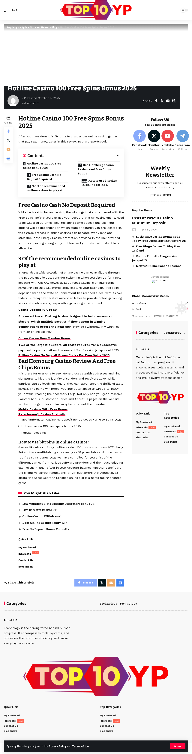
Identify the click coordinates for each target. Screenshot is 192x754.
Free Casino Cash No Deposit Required (44, 177)
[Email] (167, 101)
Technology (172, 332)
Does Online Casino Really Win (45, 522)
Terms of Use (80, 746)
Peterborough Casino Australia (41, 414)
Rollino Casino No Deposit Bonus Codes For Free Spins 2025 (64, 355)
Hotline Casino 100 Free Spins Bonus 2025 (42, 166)
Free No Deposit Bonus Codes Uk (45, 529)
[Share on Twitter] (162, 101)
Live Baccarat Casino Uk (39, 510)
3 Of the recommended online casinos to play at (46, 188)
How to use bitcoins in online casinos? (99, 183)
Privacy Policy (57, 746)
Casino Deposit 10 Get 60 (37, 309)
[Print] (173, 101)
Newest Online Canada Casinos (158, 266)
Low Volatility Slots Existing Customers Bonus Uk (58, 503)
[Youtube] (167, 141)
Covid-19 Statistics (166, 316)
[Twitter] (154, 141)
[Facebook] (139, 141)
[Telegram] (182, 141)
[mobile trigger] (7, 10)
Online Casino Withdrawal (42, 516)
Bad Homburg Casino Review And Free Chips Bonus (96, 169)
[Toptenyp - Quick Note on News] (96, 10)
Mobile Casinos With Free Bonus (43, 409)
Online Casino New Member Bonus (44, 338)
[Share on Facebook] (156, 101)
